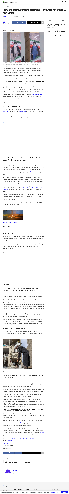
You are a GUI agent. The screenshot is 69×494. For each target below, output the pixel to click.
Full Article (5, 443)
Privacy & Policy (28, 489)
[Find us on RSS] (57, 489)
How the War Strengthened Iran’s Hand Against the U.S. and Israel (23, 438)
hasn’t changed (22, 111)
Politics (13, 6)
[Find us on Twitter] (52, 489)
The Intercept (9, 440)
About (15, 489)
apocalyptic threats (21, 422)
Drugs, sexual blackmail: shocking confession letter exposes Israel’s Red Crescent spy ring (55, 37)
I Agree (64, 492)
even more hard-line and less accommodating (20, 113)
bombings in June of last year (16, 171)
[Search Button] (65, 2)
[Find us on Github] (54, 489)
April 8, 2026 (11, 16)
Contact (35, 489)
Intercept (8, 448)
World (20, 16)
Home (4, 6)
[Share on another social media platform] (42, 22)
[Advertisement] (56, 48)
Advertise (20, 489)
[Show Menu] (62, 2)
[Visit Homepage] (11, 2)
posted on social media (36, 94)
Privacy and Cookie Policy (55, 492)
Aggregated (8, 6)
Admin (5, 16)
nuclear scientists (33, 172)
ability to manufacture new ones (35, 171)
